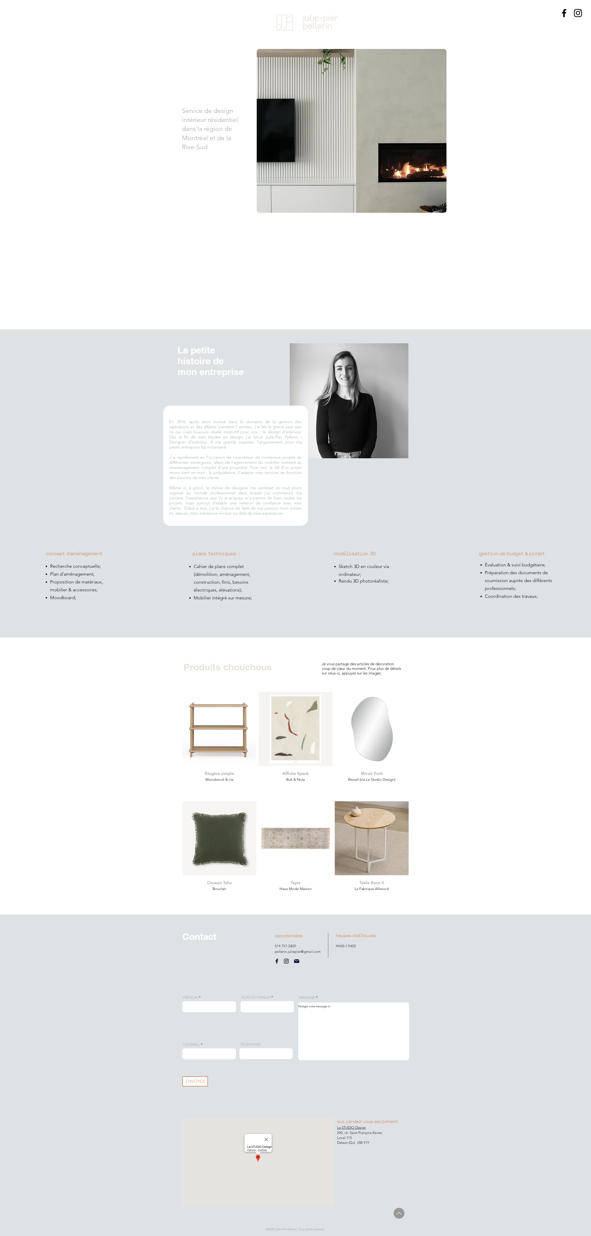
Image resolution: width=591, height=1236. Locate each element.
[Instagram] (578, 13)
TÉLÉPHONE (250, 1044)
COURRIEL (191, 1044)
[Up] (399, 1213)
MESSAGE (307, 997)
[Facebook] (564, 13)
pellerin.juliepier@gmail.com (298, 951)
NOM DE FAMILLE (255, 997)
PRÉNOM (190, 997)
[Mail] (296, 961)
